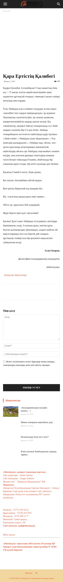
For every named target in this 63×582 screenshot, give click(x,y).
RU (36, 573)
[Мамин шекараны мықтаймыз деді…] (10, 428)
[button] (58, 4)
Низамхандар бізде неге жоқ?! (35, 437)
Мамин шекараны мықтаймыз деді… (38, 422)
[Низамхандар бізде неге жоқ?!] (10, 443)
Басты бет (7, 11)
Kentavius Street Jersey (15, 275)
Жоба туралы (9, 535)
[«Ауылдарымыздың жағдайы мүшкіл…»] (10, 411)
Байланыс (28, 573)
